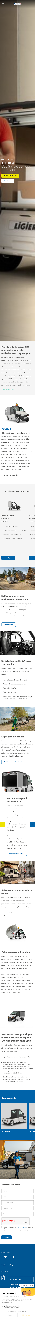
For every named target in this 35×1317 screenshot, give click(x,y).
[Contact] (11, 1265)
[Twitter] (5, 1257)
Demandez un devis (10, 175)
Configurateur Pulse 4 (16, 854)
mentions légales (22, 1227)
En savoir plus (8, 389)
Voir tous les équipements (13, 762)
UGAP (19, 466)
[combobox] (3, 1203)
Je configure (8, 558)
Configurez (7, 181)
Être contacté (9, 624)
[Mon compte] (32, 4)
